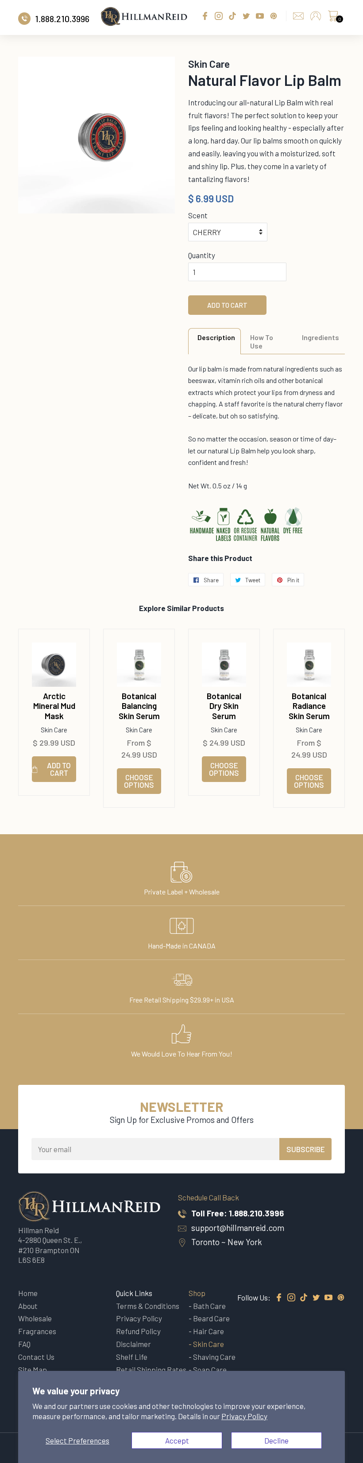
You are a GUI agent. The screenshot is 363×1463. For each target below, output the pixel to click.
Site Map (32, 1369)
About (28, 1305)
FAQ (24, 1343)
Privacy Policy (244, 1416)
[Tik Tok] (304, 1297)
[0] (333, 18)
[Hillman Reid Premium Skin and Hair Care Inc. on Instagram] (291, 1297)
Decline (276, 1440)
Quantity (201, 255)
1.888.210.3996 (256, 1213)
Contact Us (36, 1356)
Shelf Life (131, 1356)
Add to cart (59, 769)
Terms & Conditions (147, 1305)
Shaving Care (214, 1356)
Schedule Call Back (208, 1197)
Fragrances (37, 1331)
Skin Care (208, 1343)
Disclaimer (133, 1343)
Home (28, 1293)
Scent (198, 215)
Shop (197, 1293)
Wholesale (35, 1318)
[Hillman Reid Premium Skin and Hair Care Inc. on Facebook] (279, 1297)
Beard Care (211, 1318)
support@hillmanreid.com (237, 1228)
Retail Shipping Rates (151, 1369)
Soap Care (210, 1369)
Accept (177, 1440)
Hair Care (208, 1331)
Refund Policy (138, 1331)
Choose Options (139, 781)
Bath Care (209, 1305)
